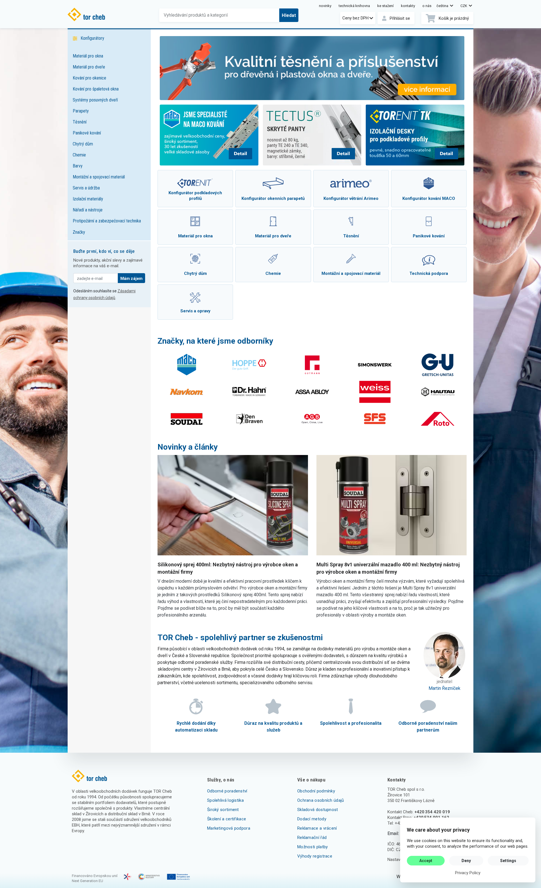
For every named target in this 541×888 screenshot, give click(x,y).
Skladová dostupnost (317, 809)
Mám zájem (131, 278)
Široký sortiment (223, 809)
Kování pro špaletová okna (96, 89)
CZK (464, 6)
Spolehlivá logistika (225, 800)
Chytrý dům (83, 144)
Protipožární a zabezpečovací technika (107, 221)
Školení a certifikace (226, 818)
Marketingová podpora (228, 828)
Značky (79, 232)
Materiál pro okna (88, 56)
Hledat (289, 15)
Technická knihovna (354, 6)
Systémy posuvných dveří (95, 100)
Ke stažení (385, 6)
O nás (426, 6)
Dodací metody (311, 818)
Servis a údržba (86, 188)
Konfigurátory (92, 38)
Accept (426, 860)
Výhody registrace (314, 856)
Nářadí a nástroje (88, 210)
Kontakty (408, 6)
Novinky (325, 6)
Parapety (81, 111)
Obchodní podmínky (316, 791)
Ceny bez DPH (355, 18)
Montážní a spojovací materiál (99, 177)
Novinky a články (188, 447)
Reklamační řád (312, 837)
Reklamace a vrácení (317, 828)
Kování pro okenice (89, 78)
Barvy (78, 166)
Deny (466, 860)
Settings (508, 860)
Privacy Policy (467, 872)
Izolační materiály (88, 199)
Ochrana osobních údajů (320, 800)
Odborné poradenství (227, 791)
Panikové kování (87, 133)
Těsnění (80, 122)
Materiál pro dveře (89, 67)
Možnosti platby (312, 846)
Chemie (79, 155)
